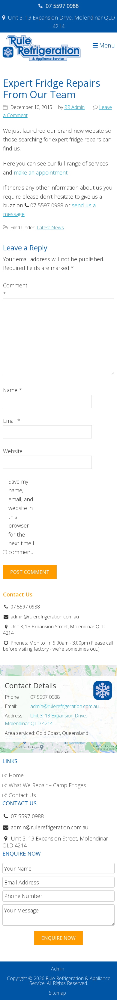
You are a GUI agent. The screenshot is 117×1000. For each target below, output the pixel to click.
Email (11, 420)
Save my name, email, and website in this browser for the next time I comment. (21, 517)
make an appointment (41, 172)
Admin (57, 968)
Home (16, 775)
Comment (15, 290)
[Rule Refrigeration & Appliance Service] (41, 59)
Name (12, 390)
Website (12, 451)
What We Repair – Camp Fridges (47, 785)
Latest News (50, 227)
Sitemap (57, 992)
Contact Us (22, 795)
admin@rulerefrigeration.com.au (64, 706)
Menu (106, 45)
